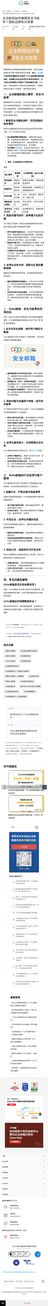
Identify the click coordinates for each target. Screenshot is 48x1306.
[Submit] (43, 1281)
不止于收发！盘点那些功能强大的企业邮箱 (27, 951)
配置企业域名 (15, 751)
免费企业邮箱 (10, 651)
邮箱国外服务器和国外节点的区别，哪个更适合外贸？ (26, 890)
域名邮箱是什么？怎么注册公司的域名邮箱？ (27, 935)
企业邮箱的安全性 (12, 666)
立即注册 (24, 847)
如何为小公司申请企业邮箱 (30, 686)
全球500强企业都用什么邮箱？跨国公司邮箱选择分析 (27, 983)
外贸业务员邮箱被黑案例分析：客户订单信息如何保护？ (27, 906)
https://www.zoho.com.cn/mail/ (19, 636)
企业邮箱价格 (25, 656)
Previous (3, 787)
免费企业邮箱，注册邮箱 (14, 676)
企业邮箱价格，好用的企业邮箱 (17, 671)
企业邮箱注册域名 (27, 681)
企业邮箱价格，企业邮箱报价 (16, 696)
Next (44, 787)
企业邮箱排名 (10, 686)
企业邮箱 (16, 11)
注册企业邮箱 (10, 656)
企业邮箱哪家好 (29, 691)
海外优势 (34, 450)
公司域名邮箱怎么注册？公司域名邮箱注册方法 (27, 927)
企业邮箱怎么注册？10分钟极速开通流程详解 (27, 919)
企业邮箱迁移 (34, 676)
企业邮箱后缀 (25, 661)
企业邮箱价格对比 (12, 691)
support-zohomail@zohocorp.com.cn (20, 1272)
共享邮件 (24, 751)
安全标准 (18, 148)
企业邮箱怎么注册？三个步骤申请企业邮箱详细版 (26, 943)
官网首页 (9, 11)
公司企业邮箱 (10, 661)
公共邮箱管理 (33, 751)
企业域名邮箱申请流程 (28, 651)
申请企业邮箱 (10, 681)
